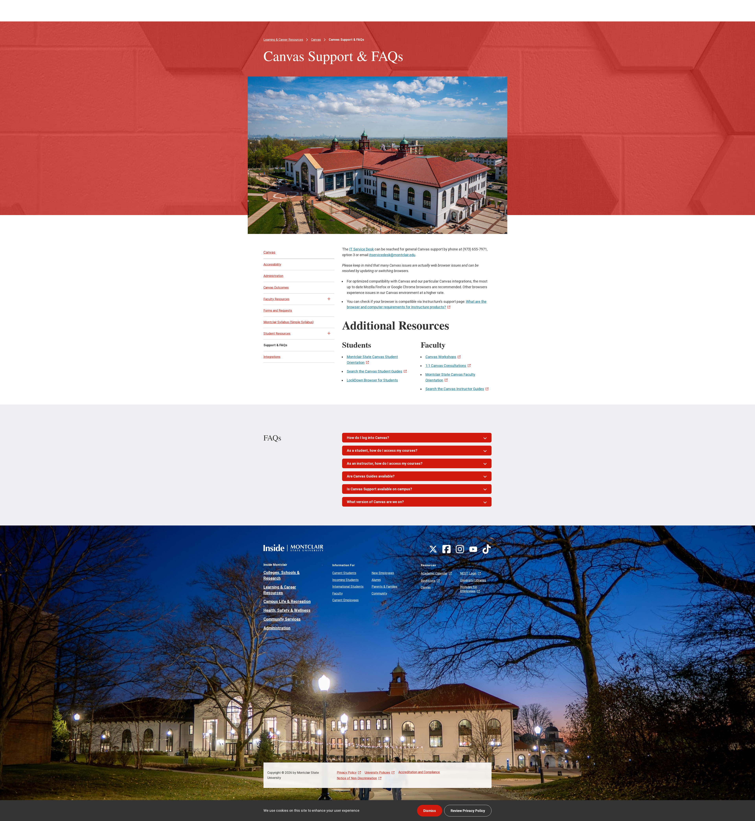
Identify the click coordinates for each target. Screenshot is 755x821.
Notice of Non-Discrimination (357, 778)
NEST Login (468, 573)
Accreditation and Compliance (419, 772)
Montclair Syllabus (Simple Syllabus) (288, 322)
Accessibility (272, 264)
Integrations (271, 357)
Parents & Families (384, 586)
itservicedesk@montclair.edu (392, 255)
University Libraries (473, 580)
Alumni (376, 580)
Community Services (282, 619)
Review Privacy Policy (468, 811)
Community (379, 593)
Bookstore (428, 581)
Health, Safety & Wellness (286, 610)
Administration (273, 276)
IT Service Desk (361, 249)
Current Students (344, 573)
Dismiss (429, 811)
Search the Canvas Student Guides (374, 371)
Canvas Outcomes (276, 287)
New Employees (383, 573)
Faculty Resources (276, 299)
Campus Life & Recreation (287, 601)
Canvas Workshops (440, 357)
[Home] (293, 547)
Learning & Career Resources (283, 40)
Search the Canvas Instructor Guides (454, 389)
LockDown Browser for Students (372, 380)
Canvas (316, 40)
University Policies (377, 772)
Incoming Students (345, 580)
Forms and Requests (277, 310)
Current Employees (345, 600)
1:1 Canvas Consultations (445, 366)
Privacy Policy (346, 772)
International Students (348, 586)
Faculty (337, 593)
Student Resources (276, 333)
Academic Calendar (434, 573)
